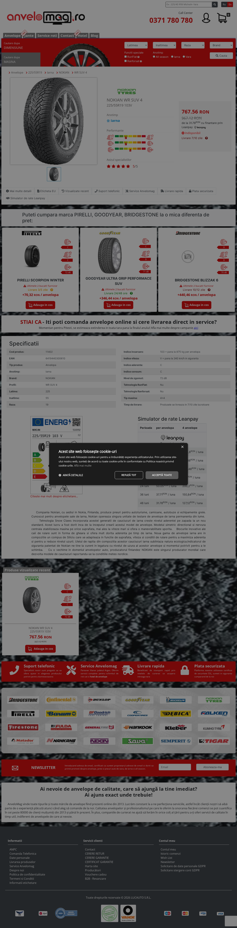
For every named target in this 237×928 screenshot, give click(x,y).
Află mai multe (82, 465)
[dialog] (118, 464)
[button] (71, 475)
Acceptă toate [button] (162, 475)
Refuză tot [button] (128, 475)
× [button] (182, 447)
